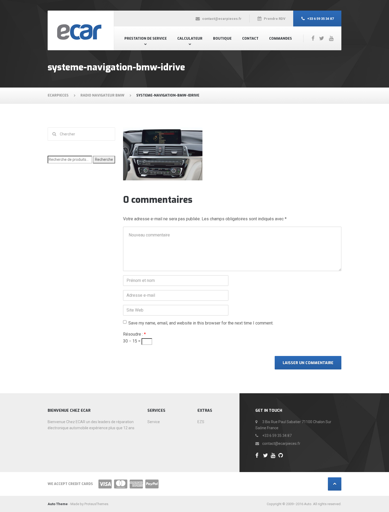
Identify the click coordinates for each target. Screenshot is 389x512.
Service (153, 422)
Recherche (104, 159)
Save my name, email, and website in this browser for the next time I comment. (200, 323)
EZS (200, 422)
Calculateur (189, 38)
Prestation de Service (145, 38)
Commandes (280, 38)
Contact (250, 38)
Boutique (222, 38)
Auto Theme (58, 504)
